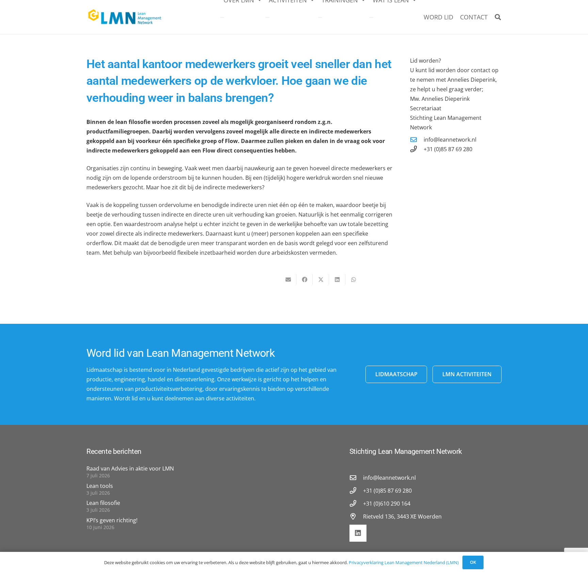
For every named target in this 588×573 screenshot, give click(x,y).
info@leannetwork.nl (450, 139)
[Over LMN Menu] (222, 17)
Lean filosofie (103, 503)
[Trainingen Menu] (320, 17)
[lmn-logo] (125, 17)
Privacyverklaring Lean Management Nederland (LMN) (404, 562)
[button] (498, 17)
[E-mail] (288, 279)
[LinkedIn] (357, 533)
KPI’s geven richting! (111, 520)
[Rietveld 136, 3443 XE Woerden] (356, 516)
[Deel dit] (304, 279)
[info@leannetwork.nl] (417, 139)
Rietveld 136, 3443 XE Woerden (402, 516)
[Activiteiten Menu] (267, 17)
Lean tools (99, 486)
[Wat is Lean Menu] (371, 17)
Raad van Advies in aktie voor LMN (130, 468)
